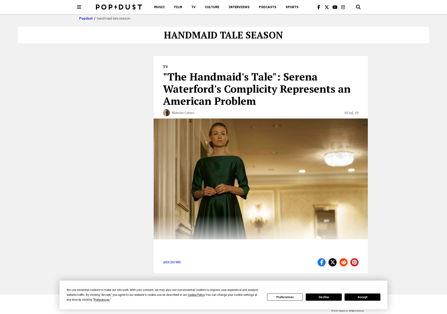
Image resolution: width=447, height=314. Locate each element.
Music (159, 7)
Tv (193, 7)
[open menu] (79, 7)
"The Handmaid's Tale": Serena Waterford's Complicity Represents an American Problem (257, 89)
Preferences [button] (102, 299)
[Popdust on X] (326, 7)
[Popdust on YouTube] (335, 7)
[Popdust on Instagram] (343, 7)
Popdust (86, 18)
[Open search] (358, 7)
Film (178, 7)
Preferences (285, 297)
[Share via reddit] (343, 262)
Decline (324, 297)
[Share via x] (332, 262)
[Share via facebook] (322, 262)
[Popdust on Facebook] (318, 7)
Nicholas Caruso (183, 113)
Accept (362, 297)
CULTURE (212, 7)
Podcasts (267, 7)
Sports (292, 7)
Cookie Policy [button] (196, 295)
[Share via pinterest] (354, 262)
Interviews (239, 7)
